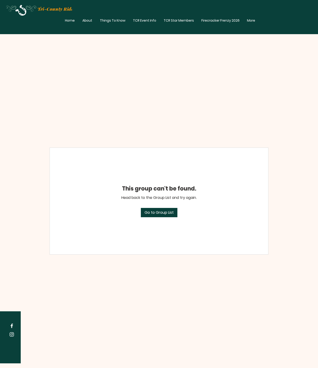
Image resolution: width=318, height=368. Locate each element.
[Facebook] (12, 326)
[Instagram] (12, 334)
